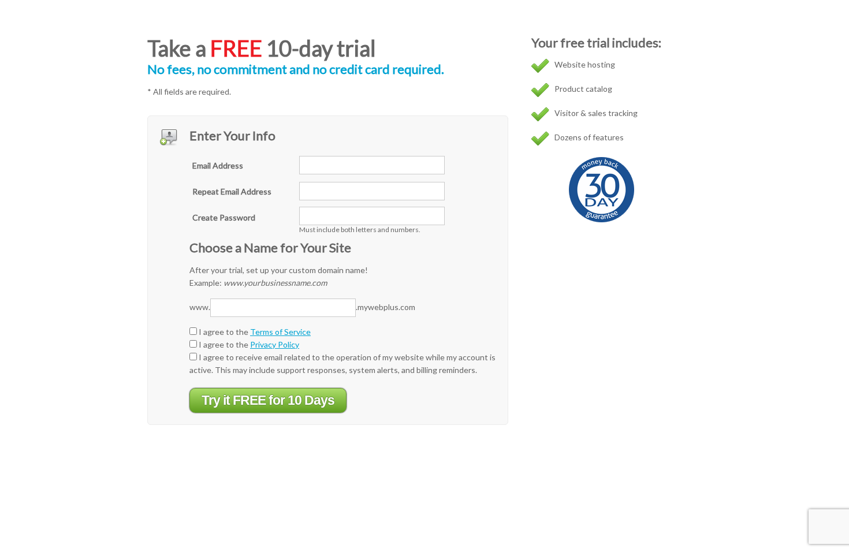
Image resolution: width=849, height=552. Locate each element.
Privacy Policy (274, 344)
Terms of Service (280, 332)
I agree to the (254, 332)
